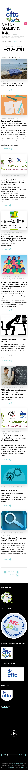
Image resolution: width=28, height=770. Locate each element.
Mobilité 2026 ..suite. (9, 490)
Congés (9, 280)
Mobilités (12, 486)
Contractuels (5, 534)
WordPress (24, 767)
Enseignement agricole (16, 388)
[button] (14, 733)
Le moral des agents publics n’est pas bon (14, 340)
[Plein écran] (26, 755)
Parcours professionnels (9, 119)
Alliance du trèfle (15, 176)
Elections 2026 (5, 432)
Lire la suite (4, 90)
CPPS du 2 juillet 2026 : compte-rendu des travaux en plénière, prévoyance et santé (13, 182)
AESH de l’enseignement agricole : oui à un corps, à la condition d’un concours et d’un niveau (14, 392)
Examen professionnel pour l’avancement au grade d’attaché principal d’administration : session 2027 (14, 124)
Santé (7, 177)
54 (23, 572)
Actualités (4, 81)
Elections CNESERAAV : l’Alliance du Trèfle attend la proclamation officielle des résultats (14, 438)
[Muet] (23, 755)
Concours (19, 117)
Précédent (10, 572)
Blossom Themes (8, 767)
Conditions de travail (8, 278)
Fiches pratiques (18, 280)
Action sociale (6, 276)
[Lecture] (2, 755)
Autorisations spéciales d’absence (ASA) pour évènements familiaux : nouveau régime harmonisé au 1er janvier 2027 (14, 285)
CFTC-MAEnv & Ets (11, 28)
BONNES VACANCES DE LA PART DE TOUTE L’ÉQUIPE (12, 84)
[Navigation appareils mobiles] (25, 23)
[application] (14, 733)
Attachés (12, 117)
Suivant (13, 574)
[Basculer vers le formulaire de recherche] (15, 3)
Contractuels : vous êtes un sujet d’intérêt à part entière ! (13, 539)
